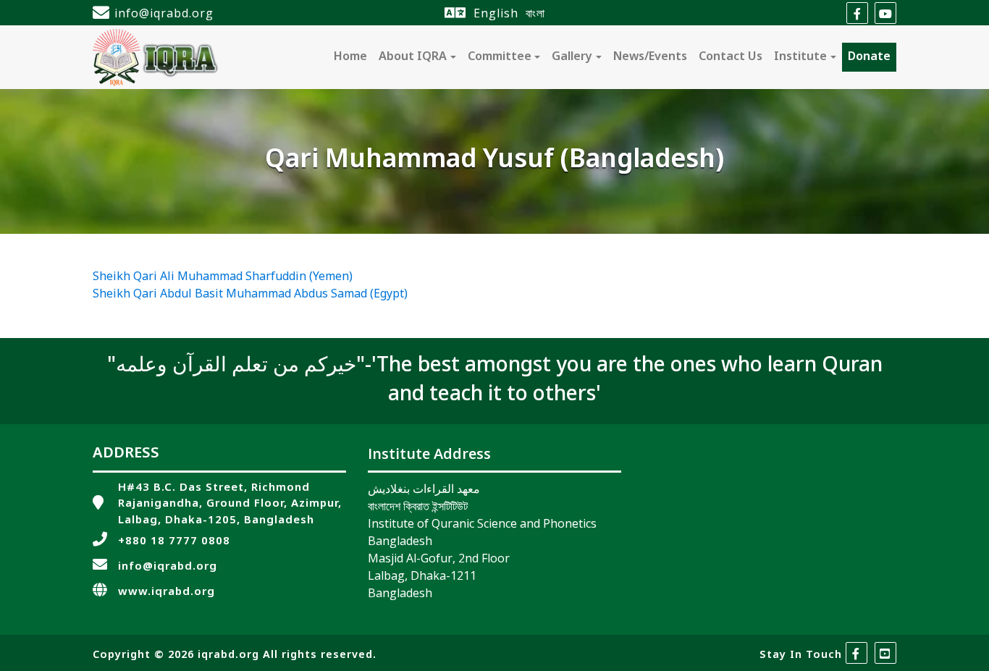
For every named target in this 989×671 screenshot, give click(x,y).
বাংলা (535, 13)
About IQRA (413, 57)
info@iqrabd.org (164, 13)
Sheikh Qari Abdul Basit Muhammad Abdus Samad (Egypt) (250, 295)
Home (350, 57)
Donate (869, 57)
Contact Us (730, 57)
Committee (499, 57)
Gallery (572, 57)
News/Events (650, 57)
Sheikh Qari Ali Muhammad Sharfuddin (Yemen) (223, 277)
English (496, 13)
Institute (800, 57)
